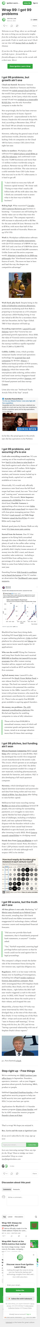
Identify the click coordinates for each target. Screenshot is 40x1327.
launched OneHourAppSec (21, 1092)
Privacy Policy (27, 1308)
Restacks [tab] (16, 1189)
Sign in (35, 3)
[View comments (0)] (12, 26)
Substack (9, 1322)
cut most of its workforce (18, 805)
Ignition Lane (11, 18)
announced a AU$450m (11, 500)
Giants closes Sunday (24, 1109)
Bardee (5, 805)
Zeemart (27, 378)
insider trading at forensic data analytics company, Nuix (18, 979)
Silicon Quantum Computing (14, 750)
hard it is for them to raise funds (19, 462)
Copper (5, 384)
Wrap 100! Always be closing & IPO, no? (12, 1224)
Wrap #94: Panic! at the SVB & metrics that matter (14, 1242)
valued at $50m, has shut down (14, 794)
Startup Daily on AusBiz (24, 43)
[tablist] (11, 1189)
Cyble (28, 638)
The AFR (27, 707)
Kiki (20, 635)
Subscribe (27, 3)
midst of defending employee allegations (18, 305)
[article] (20, 1229)
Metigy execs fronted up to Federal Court (19, 912)
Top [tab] (4, 1217)
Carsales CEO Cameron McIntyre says (18, 207)
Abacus (24, 360)
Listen (35, 20)
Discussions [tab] (19, 1217)
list (33, 90)
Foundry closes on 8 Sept (12, 1115)
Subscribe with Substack (21, 1298)
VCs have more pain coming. (18, 529)
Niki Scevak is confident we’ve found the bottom (19, 574)
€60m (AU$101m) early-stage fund (18, 508)
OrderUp (6, 369)
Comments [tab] (7, 1189)
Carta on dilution (24, 840)
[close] (33, 1255)
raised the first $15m (18, 518)
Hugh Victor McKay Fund (25, 678)
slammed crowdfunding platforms (16, 710)
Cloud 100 (28, 90)
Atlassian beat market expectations (20, 240)
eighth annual (18, 90)
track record (15, 515)
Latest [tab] (10, 1217)
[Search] (36, 1217)
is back (18, 1060)
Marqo (30, 641)
